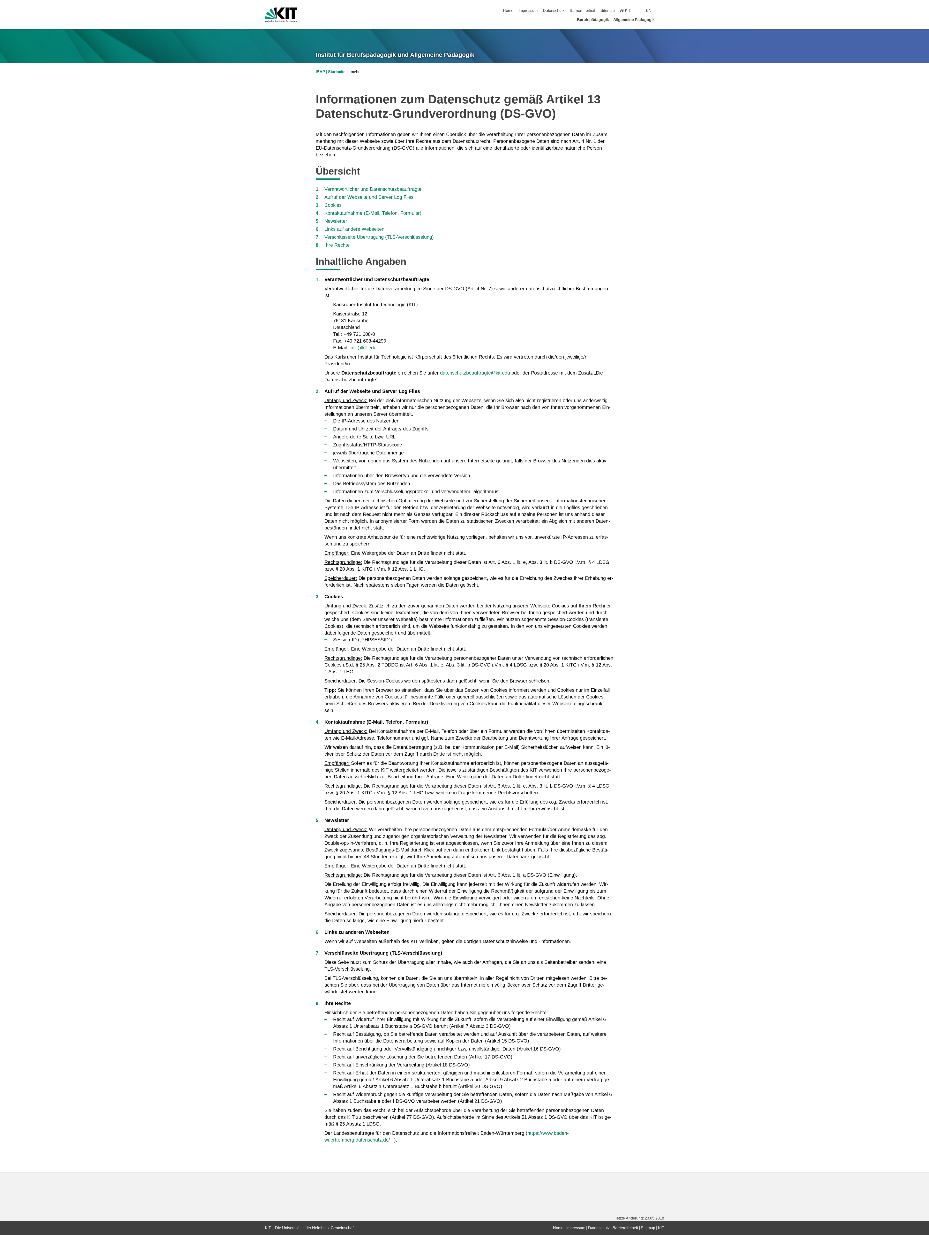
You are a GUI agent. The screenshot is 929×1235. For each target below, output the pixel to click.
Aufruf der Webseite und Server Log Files (368, 197)
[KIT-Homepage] (281, 15)
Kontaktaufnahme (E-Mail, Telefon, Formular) (372, 213)
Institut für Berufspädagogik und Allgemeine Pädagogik (395, 54)
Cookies (333, 205)
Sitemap (607, 10)
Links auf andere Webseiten (354, 229)
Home (508, 10)
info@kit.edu (363, 347)
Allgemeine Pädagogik (634, 20)
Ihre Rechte (337, 245)
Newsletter (335, 221)
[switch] (662, 10)
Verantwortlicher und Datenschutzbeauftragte (372, 189)
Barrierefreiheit (582, 10)
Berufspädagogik (593, 20)
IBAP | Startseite (330, 72)
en (649, 10)
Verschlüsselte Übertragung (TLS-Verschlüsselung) (379, 237)
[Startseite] (662, 19)
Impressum (528, 10)
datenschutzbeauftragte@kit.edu (475, 373)
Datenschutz (553, 10)
